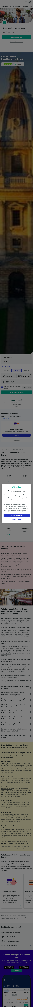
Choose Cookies (16, 519)
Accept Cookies (16, 515)
